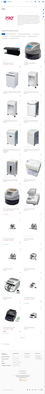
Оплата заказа (5, 358)
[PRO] (9, 18)
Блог (3, 361)
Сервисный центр (16, 358)
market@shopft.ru (23, 373)
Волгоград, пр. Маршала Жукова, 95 (23, 375)
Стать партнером (15, 357)
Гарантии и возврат (6, 365)
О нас (13, 355)
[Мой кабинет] (31, 1)
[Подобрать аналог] (41, 67)
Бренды (3, 363)
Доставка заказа (5, 356)
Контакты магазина (16, 360)
